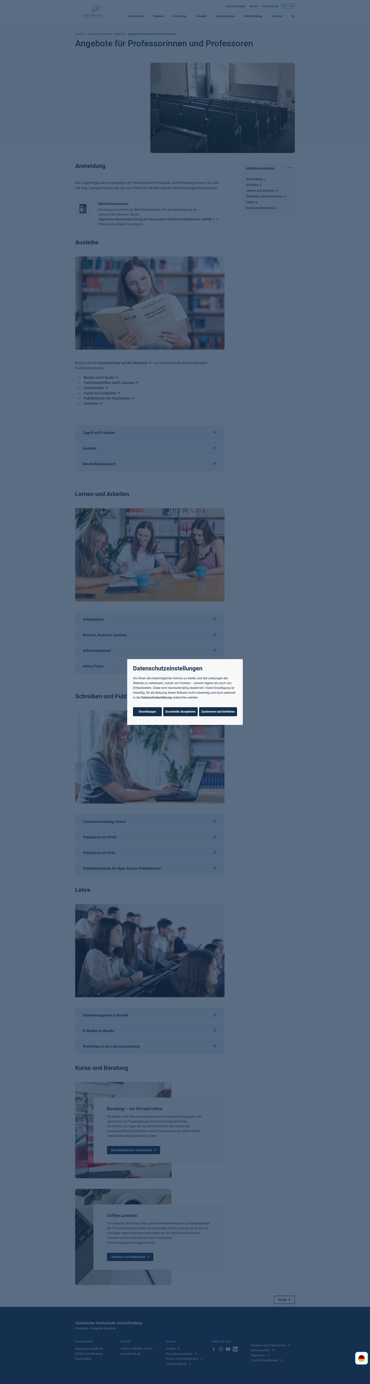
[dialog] (185, 692)
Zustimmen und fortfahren (218, 711)
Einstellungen (147, 711)
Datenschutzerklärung (156, 697)
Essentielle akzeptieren (180, 711)
